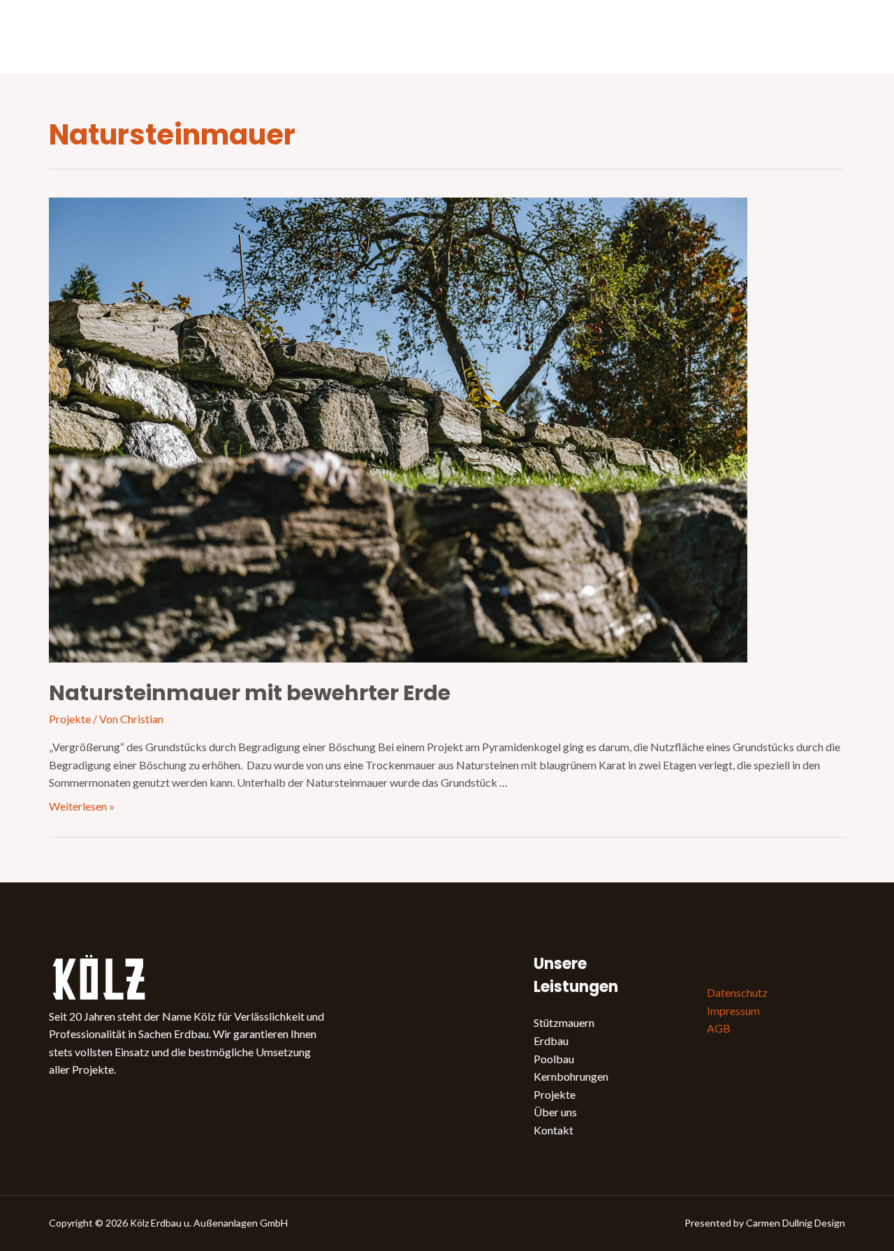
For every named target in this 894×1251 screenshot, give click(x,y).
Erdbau (551, 1040)
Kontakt (553, 1130)
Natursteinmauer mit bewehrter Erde (249, 693)
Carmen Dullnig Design (795, 1223)
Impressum (733, 1010)
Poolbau (554, 1058)
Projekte (70, 718)
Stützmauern (564, 1022)
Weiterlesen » (82, 806)
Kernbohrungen (571, 1076)
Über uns (555, 1111)
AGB (719, 1028)
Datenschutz (737, 992)
